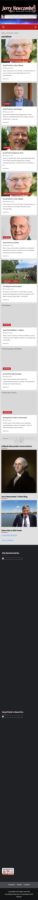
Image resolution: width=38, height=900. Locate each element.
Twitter (19, 884)
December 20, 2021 (9, 202)
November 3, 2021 (9, 289)
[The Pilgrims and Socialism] (19, 272)
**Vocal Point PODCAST (9, 535)
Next (20, 442)
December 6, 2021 (8, 245)
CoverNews (25, 894)
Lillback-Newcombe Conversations (13, 60)
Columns (15, 281)
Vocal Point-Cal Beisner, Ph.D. (13, 153)
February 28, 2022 (8, 68)
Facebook (11, 884)
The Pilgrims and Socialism (12, 286)
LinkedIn (27, 884)
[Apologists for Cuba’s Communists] (19, 403)
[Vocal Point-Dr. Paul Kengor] (19, 94)
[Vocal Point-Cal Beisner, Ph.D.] (19, 138)
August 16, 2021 (8, 333)
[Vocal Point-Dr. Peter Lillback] (19, 51)
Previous (5, 439)
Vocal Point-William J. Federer (13, 330)
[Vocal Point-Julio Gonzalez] (19, 359)
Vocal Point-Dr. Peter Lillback (13, 65)
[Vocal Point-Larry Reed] (19, 228)
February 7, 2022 (8, 155)
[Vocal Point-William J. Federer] (19, 316)
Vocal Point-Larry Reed (11, 243)
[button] (3, 26)
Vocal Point (27, 60)
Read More (6, 78)
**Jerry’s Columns (7, 540)
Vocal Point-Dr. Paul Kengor (12, 109)
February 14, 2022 (8, 112)
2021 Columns (7, 281)
